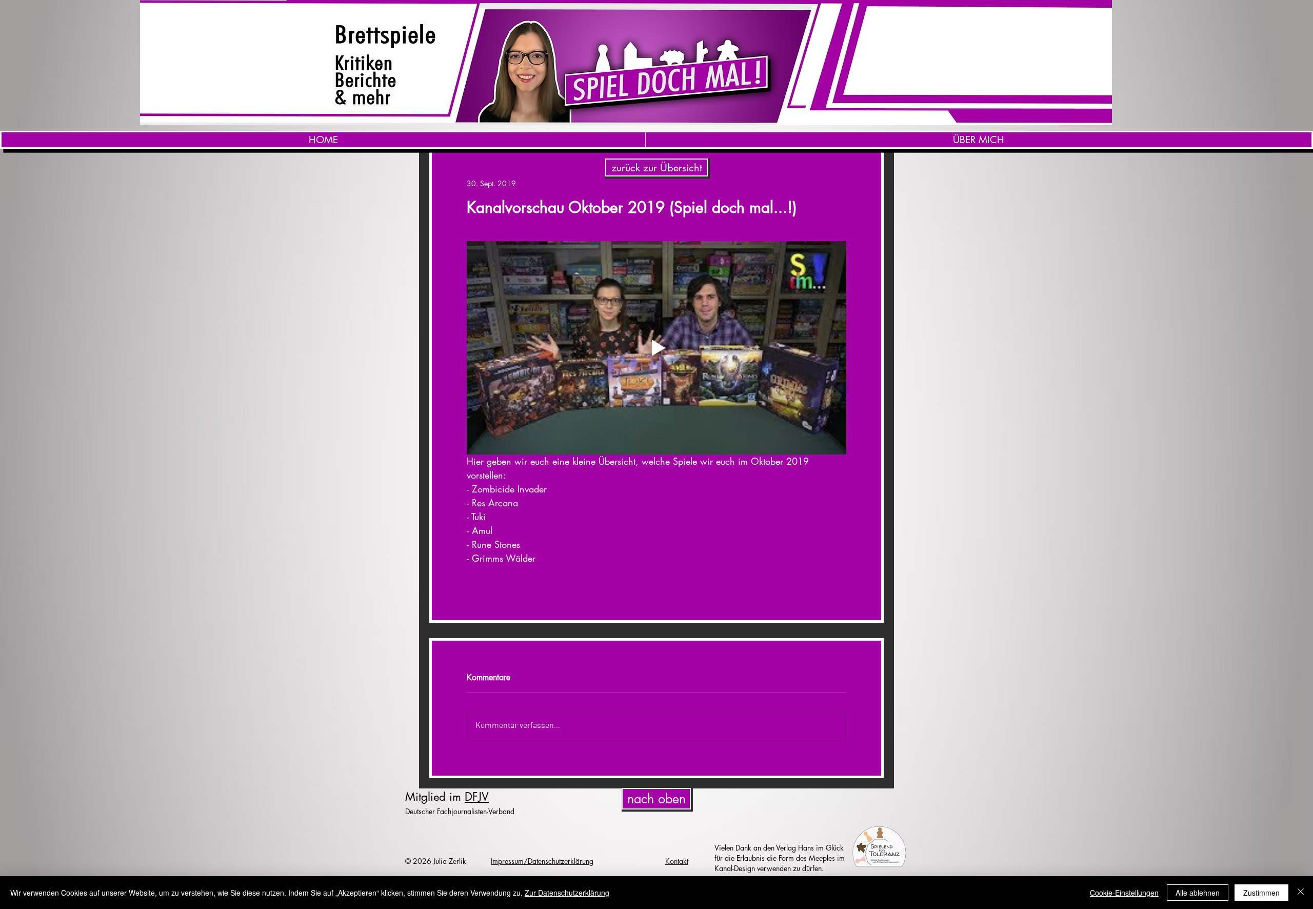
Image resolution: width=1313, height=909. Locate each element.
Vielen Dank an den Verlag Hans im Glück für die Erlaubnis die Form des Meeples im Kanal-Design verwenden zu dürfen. (779, 858)
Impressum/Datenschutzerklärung (542, 861)
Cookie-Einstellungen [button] (1124, 892)
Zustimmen (1261, 892)
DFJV (477, 796)
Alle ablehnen (1198, 892)
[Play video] (656, 347)
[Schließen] (1301, 892)
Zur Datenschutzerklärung (567, 892)
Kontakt (676, 861)
